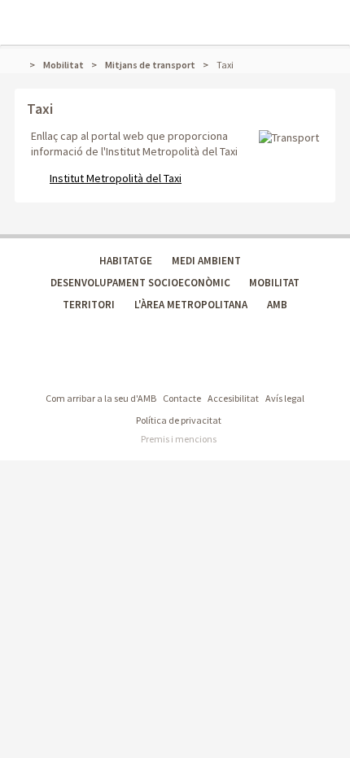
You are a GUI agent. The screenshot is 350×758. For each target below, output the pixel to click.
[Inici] (23, 65)
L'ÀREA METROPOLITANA (190, 304)
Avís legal (284, 398)
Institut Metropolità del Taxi (116, 178)
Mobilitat (63, 65)
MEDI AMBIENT (206, 261)
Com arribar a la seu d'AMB (101, 398)
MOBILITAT (274, 283)
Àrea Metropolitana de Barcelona (104, 365)
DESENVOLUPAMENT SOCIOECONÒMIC (140, 283)
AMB (277, 304)
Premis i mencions (179, 439)
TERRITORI (89, 304)
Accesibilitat (233, 398)
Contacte (182, 398)
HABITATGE (125, 261)
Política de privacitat (178, 420)
